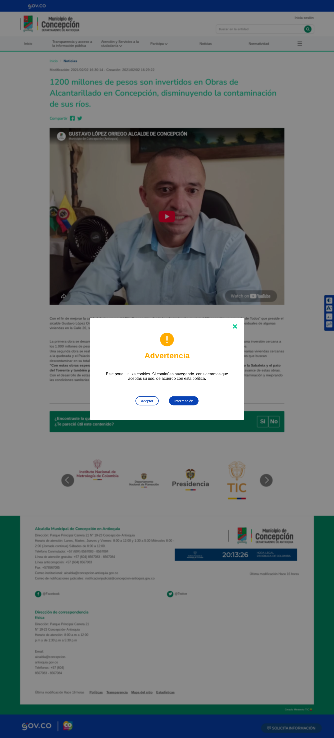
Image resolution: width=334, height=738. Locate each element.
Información (183, 401)
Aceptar (147, 401)
